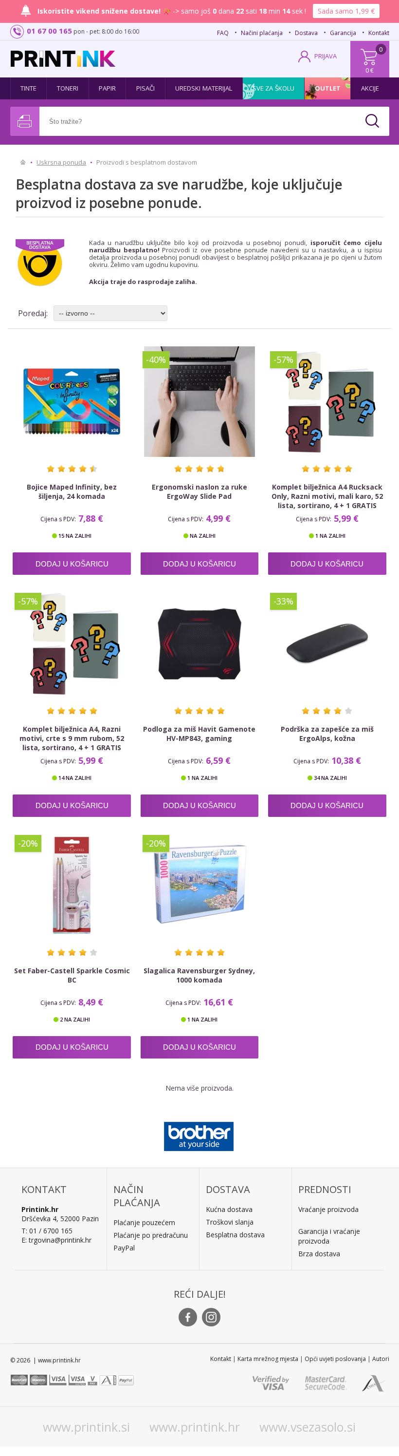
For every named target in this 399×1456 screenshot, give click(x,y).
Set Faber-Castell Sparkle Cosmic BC (72, 975)
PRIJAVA (325, 56)
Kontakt (378, 33)
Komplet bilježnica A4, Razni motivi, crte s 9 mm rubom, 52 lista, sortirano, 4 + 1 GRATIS (71, 738)
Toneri (68, 88)
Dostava (306, 33)
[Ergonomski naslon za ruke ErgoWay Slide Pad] (199, 401)
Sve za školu (273, 88)
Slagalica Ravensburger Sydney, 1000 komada (199, 975)
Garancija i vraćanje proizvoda (329, 1236)
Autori (380, 1359)
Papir (107, 88)
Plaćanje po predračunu (150, 1235)
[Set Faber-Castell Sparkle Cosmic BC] (71, 885)
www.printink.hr (194, 1426)
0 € (369, 70)
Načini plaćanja (262, 33)
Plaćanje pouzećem (144, 1222)
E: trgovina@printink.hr (56, 1240)
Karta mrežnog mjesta (267, 1359)
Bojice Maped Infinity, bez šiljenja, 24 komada (72, 491)
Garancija (343, 33)
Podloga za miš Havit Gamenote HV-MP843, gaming (199, 733)
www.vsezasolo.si (307, 1426)
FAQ (223, 33)
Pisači (145, 88)
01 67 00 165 (49, 31)
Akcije (370, 88)
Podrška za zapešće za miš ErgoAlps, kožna (327, 733)
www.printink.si (86, 1426)
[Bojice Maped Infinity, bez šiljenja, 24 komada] (71, 401)
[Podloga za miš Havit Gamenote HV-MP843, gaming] (199, 643)
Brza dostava (319, 1253)
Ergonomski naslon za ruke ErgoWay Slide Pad (199, 491)
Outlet (328, 88)
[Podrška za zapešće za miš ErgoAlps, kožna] (327, 643)
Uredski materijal (204, 88)
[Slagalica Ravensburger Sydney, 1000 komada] (199, 885)
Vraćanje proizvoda (328, 1209)
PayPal (124, 1247)
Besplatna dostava (235, 1234)
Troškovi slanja (230, 1222)
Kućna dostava (229, 1209)
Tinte (28, 88)
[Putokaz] (23, 162)
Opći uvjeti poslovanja (335, 1359)
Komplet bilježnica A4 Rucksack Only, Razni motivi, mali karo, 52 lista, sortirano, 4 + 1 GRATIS (327, 496)
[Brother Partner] (199, 1134)
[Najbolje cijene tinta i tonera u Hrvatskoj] (63, 58)
